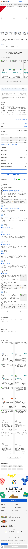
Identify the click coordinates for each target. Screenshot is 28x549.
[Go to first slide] (26, 18)
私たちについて (14, 171)
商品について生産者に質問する (14, 174)
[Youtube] (18, 537)
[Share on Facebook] (14, 179)
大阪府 (25, 126)
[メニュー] (26, 2)
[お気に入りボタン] (10, 61)
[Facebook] (15, 537)
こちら (24, 319)
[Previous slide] (1, 18)
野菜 (9, 4)
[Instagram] (12, 537)
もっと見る (14, 311)
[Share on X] (16, 179)
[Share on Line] (19, 179)
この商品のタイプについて (21, 119)
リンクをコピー (24, 179)
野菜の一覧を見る (14, 81)
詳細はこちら (14, 500)
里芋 (12, 4)
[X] (9, 537)
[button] (14, 46)
